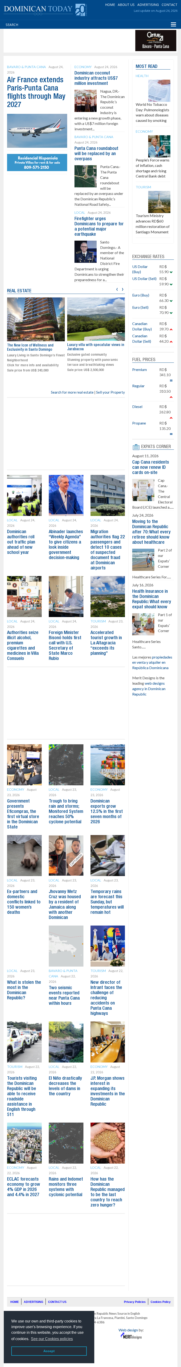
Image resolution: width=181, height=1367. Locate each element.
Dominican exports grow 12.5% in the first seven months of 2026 (106, 811)
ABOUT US (126, 4)
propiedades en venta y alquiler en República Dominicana (152, 662)
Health (142, 76)
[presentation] (117, 288)
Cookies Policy (161, 1302)
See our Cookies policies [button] (52, 1339)
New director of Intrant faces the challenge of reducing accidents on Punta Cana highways (106, 998)
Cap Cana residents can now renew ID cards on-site (150, 467)
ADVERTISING (148, 4)
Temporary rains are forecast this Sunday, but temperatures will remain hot (107, 902)
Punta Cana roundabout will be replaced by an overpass (96, 154)
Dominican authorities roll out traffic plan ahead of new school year (21, 542)
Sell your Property (110, 392)
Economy (83, 67)
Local (79, 212)
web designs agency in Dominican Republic (148, 688)
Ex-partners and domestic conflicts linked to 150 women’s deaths (24, 902)
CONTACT (169, 4)
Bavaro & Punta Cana (26, 67)
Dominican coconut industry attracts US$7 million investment (96, 78)
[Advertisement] (90, 40)
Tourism (98, 621)
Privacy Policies (135, 1302)
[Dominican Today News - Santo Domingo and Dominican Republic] (45, 9)
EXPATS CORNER (156, 447)
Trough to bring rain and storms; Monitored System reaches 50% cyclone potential (66, 811)
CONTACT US (57, 1302)
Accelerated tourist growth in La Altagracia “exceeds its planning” (106, 643)
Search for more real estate (72, 392)
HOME (110, 4)
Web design (128, 1330)
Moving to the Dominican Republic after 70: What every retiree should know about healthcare (151, 532)
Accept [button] (49, 1351)
